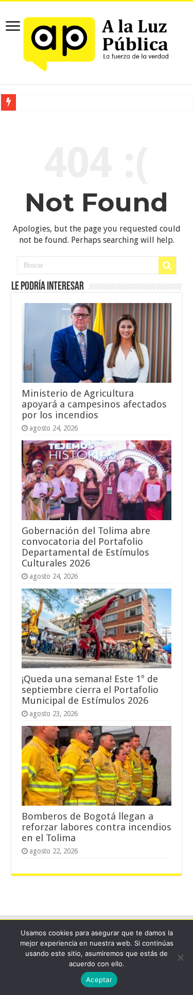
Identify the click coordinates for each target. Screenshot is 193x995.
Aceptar (99, 979)
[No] (180, 957)
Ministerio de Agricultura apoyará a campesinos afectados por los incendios (94, 404)
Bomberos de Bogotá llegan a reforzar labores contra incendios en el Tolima (96, 827)
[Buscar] (167, 265)
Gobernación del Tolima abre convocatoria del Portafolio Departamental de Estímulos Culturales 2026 (86, 546)
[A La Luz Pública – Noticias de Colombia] (96, 40)
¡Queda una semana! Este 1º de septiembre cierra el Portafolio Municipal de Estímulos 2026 (90, 689)
